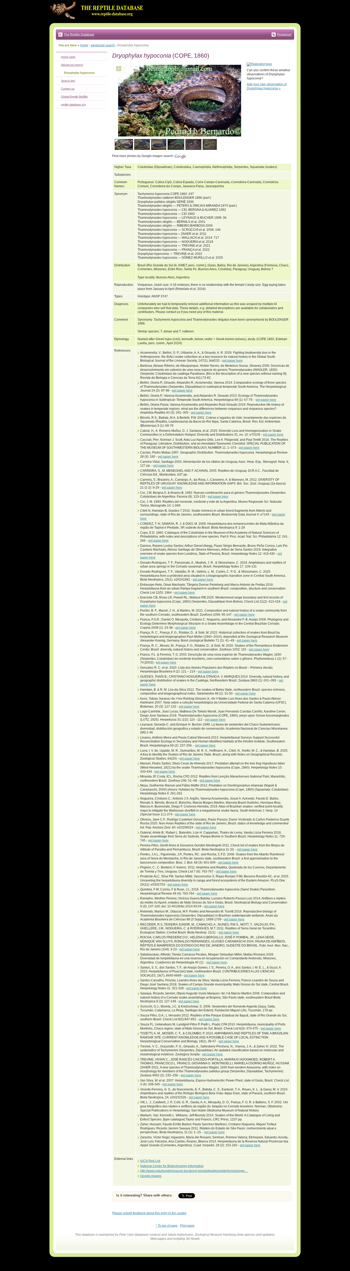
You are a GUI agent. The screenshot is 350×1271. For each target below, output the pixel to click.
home (84, 45)
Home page (68, 56)
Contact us (68, 88)
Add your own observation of (266, 86)
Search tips (68, 80)
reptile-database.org (73, 104)
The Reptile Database (79, 34)
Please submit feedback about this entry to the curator (149, 1213)
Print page (187, 1225)
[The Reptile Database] (98, 22)
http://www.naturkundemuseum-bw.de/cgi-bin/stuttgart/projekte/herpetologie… (194, 1171)
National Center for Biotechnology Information (172, 1166)
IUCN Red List (150, 1161)
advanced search (103, 45)
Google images (150, 1176)
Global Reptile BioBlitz (74, 96)
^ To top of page (167, 1225)
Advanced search (72, 64)
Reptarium (284, 34)
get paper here (232, 360)
